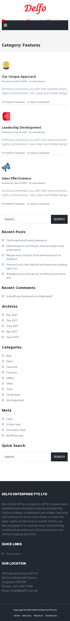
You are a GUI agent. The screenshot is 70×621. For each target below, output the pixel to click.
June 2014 (12, 337)
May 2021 (11, 315)
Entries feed (13, 424)
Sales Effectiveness (16, 178)
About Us (38, 615)
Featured (11, 367)
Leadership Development (21, 128)
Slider (9, 383)
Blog (8, 355)
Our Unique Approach (19, 77)
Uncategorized (15, 400)
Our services (13, 553)
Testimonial (13, 394)
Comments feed (15, 430)
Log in (9, 419)
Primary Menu (5, 25)
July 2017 (12, 320)
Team (9, 389)
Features (20, 102)
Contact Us (51, 615)
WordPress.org (14, 435)
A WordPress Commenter (20, 296)
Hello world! (45, 296)
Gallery (10, 378)
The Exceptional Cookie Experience (26, 240)
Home (17, 615)
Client (9, 361)
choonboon (38, 81)
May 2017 (11, 331)
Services (26, 615)
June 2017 (12, 326)
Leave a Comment (39, 102)
